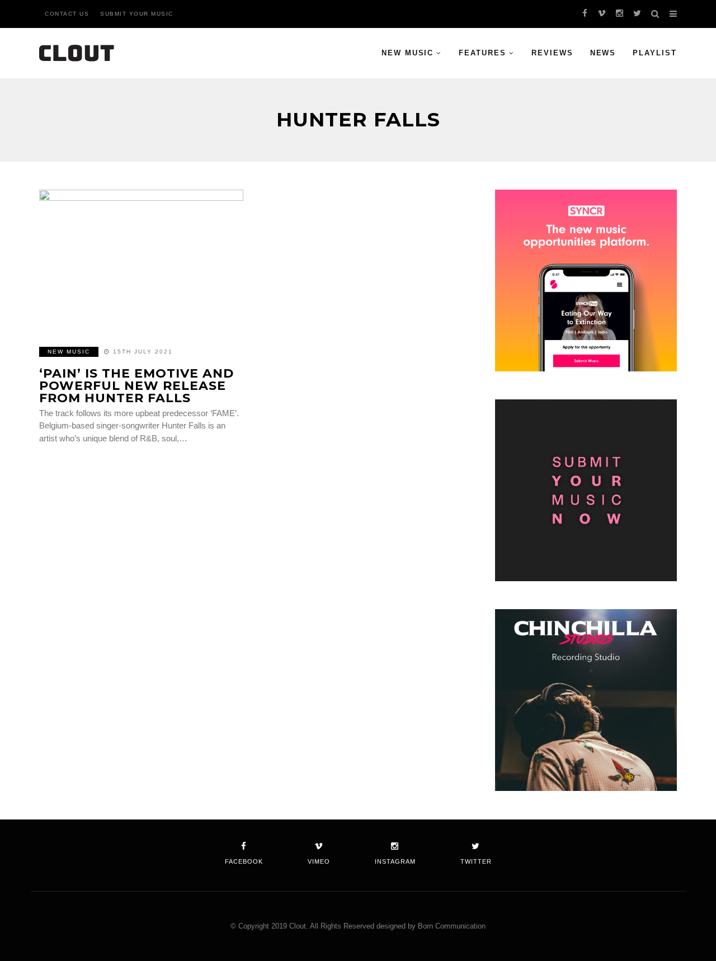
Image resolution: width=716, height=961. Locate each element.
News (603, 53)
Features (482, 53)
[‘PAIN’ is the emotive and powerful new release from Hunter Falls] (141, 261)
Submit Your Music (136, 14)
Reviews (552, 53)
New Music (407, 53)
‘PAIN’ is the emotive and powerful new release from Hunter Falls (136, 386)
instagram (395, 861)
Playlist (655, 53)
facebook (244, 861)
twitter (476, 861)
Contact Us (67, 14)
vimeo (319, 861)
